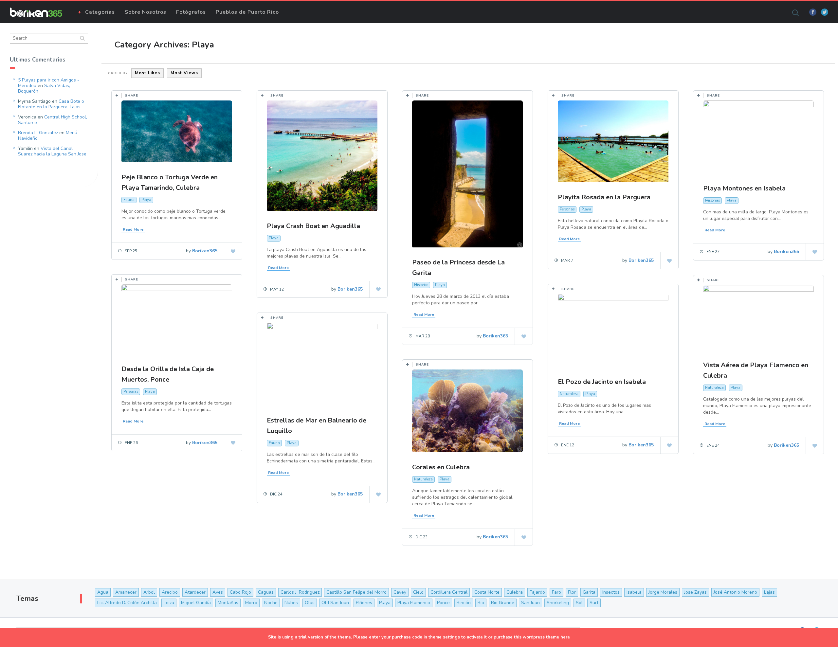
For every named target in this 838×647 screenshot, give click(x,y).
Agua (102, 592)
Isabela (634, 592)
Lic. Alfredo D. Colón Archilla (127, 603)
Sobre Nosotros (145, 12)
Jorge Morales (662, 592)
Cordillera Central (448, 592)
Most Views (184, 73)
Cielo (418, 592)
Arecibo (170, 592)
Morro (251, 603)
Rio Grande (502, 603)
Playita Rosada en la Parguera (604, 197)
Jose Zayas (695, 592)
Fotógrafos (191, 12)
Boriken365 (204, 251)
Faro (556, 592)
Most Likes (147, 73)
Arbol (149, 592)
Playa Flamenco (413, 603)
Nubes (291, 603)
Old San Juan (335, 603)
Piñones (364, 603)
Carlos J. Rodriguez (300, 592)
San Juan (530, 603)
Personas (567, 209)
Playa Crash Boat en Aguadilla (313, 226)
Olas (310, 603)
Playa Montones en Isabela (744, 188)
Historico (421, 284)
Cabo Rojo (240, 592)
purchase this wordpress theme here (532, 637)
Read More (133, 229)
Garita (589, 592)
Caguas (266, 592)
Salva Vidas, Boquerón (44, 88)
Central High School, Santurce (52, 120)
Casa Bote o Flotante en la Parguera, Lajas (51, 104)
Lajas (769, 592)
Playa (146, 199)
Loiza (169, 603)
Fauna (129, 199)
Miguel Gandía (196, 603)
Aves (217, 592)
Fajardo (537, 592)
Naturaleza (714, 387)
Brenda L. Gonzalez (38, 133)
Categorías (100, 12)
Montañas (228, 603)
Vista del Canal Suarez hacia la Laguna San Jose (52, 151)
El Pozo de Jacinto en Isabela (602, 381)
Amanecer (126, 592)
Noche (271, 603)
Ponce (443, 603)
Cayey (399, 592)
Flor (572, 592)
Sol (579, 603)
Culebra (514, 592)
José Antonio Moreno (735, 592)
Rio (481, 603)
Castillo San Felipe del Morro (356, 592)
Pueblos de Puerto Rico (247, 12)
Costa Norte (487, 592)
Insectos (611, 592)
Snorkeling (558, 603)
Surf (594, 603)
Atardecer (195, 592)
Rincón (464, 603)
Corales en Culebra (441, 467)
